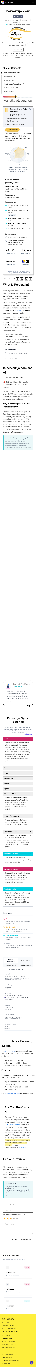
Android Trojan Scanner (9, 1328)
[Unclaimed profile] (30, 109)
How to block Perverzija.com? (14, 84)
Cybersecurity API (7, 1338)
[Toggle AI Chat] (31, 1362)
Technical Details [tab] (25, 960)
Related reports (9, 91)
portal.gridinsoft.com (12, 1125)
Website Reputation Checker (22, 24)
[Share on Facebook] (17, 278)
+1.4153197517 (13, 359)
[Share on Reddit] (30, 278)
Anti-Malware (10, 1051)
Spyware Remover (7, 1357)
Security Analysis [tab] (25, 965)
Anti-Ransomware (7, 1354)
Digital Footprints (9, 80)
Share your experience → (12, 88)
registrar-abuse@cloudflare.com (18, 353)
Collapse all (28, 734)
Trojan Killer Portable (8, 1325)
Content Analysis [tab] (10, 965)
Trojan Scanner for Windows (10, 1360)
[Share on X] (21, 278)
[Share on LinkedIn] (26, 278)
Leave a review (17, 22)
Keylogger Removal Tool (9, 1344)
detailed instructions (12, 1094)
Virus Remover (6, 1363)
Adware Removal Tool (8, 1341)
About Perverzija (9, 76)
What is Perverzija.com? (12, 73)
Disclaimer (22, 1148)
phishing (20, 310)
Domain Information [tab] (11, 960)
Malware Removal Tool (8, 1347)
